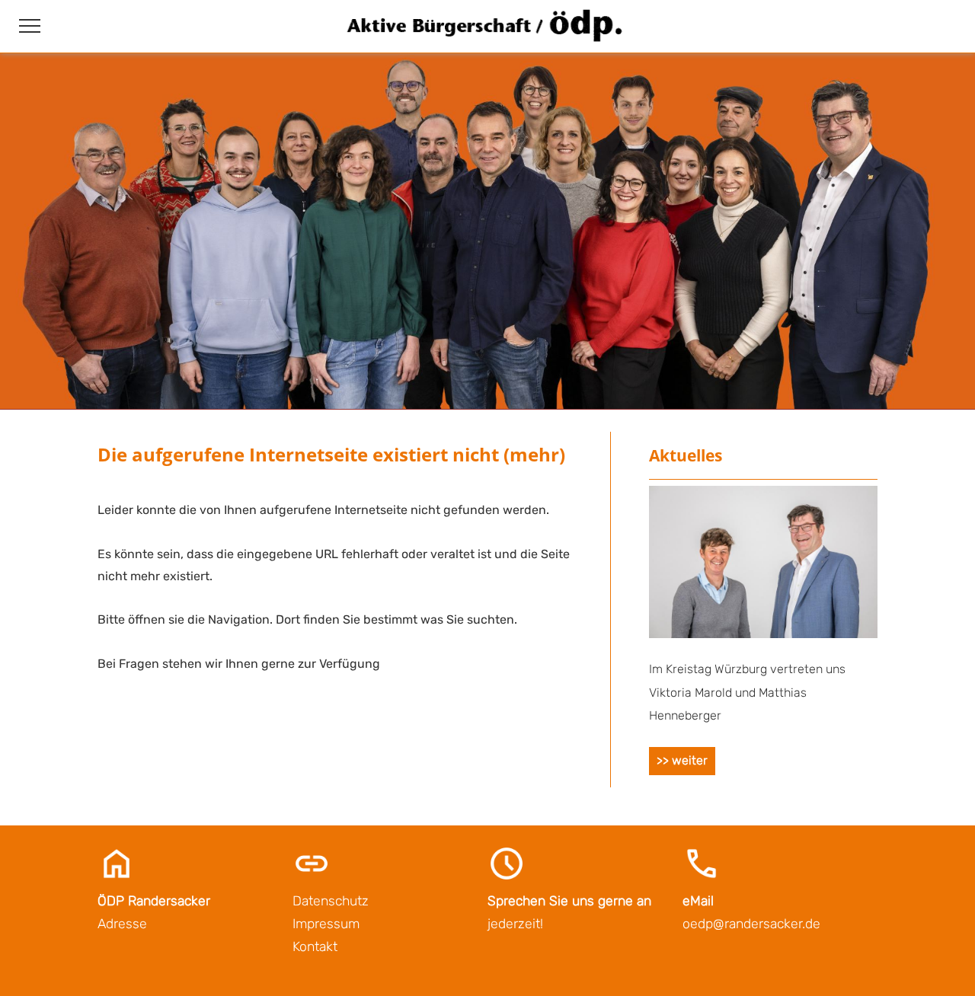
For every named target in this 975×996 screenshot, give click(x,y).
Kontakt (314, 946)
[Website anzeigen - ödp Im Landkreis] (763, 634)
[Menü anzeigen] (30, 26)
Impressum (326, 923)
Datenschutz (330, 900)
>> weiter (682, 760)
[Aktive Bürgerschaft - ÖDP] (487, 43)
